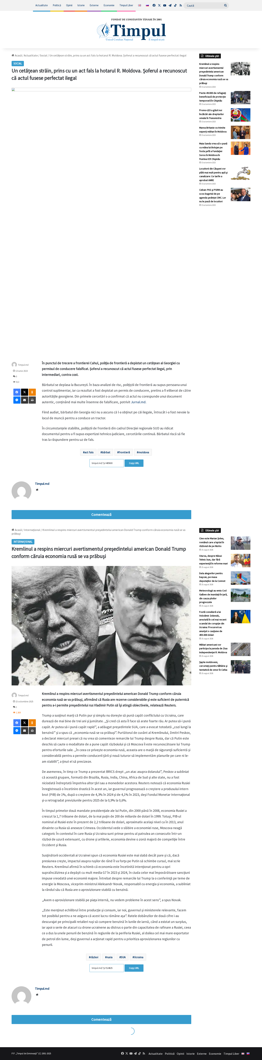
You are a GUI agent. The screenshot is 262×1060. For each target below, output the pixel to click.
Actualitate (41, 5)
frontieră (124, 452)
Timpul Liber (126, 5)
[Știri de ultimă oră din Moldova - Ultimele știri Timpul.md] (131, 29)
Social (43, 55)
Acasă (18, 55)
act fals (89, 452)
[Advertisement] (225, 269)
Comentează (101, 514)
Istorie (81, 5)
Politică (57, 5)
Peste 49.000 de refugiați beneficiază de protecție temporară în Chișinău (212, 96)
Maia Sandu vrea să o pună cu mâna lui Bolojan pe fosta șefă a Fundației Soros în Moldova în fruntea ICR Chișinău (213, 151)
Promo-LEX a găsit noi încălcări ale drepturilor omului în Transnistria (211, 114)
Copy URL (134, 463)
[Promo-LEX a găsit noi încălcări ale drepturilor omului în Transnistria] (240, 115)
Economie (109, 5)
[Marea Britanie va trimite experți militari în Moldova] (240, 132)
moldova (143, 452)
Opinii (69, 5)
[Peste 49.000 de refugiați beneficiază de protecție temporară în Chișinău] (240, 97)
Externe (94, 5)
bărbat (106, 452)
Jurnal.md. (138, 402)
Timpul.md (23, 364)
